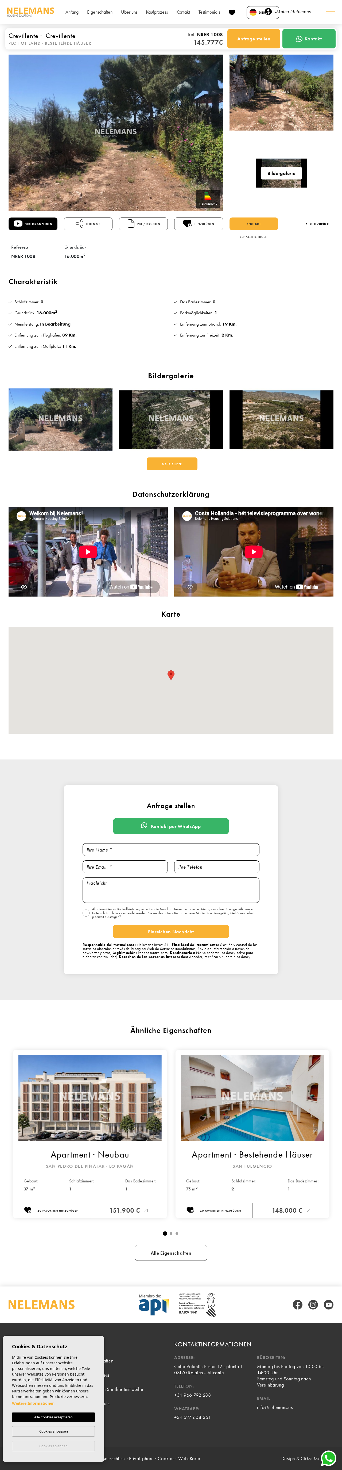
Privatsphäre (141, 1458)
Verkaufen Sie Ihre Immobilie (114, 1389)
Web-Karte (189, 1458)
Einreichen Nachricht (171, 932)
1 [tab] (165, 1233)
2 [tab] (171, 1233)
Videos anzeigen (38, 224)
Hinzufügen (204, 224)
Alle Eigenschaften (171, 1253)
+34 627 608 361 (192, 1417)
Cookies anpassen (53, 1431)
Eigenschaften (99, 12)
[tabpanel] (90, 1134)
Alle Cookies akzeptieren (53, 1417)
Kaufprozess (157, 12)
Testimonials (209, 12)
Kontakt (183, 12)
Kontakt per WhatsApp (175, 826)
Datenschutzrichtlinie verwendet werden (119, 913)
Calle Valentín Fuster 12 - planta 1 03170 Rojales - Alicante (208, 1369)
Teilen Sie (92, 224)
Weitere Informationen (33, 1403)
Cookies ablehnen (53, 1446)
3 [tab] (177, 1233)
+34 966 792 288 (192, 1395)
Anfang (72, 12)
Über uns (129, 12)
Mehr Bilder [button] (172, 464)
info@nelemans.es (275, 1407)
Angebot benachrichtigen (254, 226)
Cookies (166, 1458)
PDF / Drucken (148, 224)
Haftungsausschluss (106, 1458)
